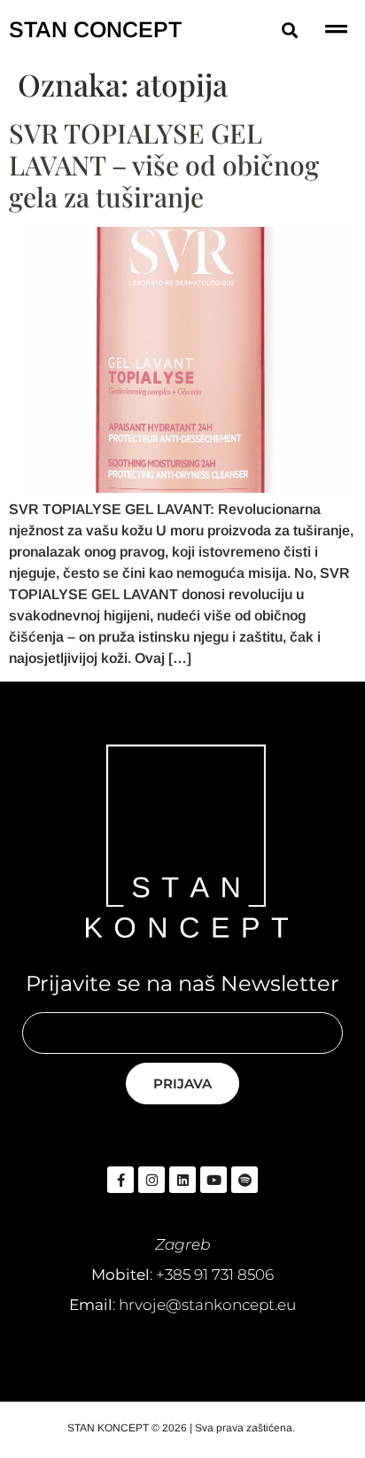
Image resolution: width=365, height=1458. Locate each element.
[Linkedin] (182, 1179)
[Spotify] (244, 1179)
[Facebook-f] (120, 1179)
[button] (289, 29)
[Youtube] (213, 1179)
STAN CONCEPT (95, 29)
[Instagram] (151, 1179)
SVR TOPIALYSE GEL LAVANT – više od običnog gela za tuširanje (164, 164)
